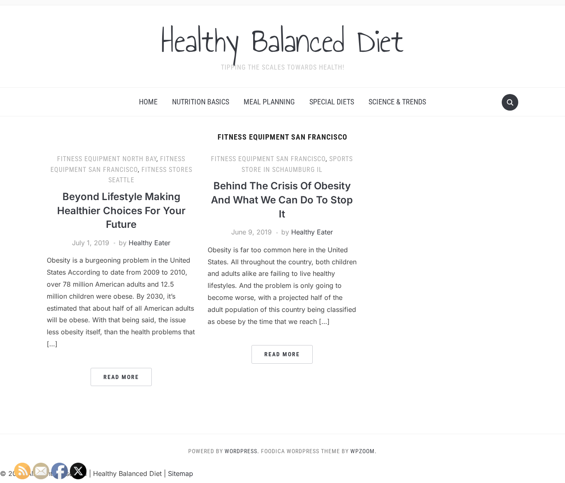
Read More (121, 377)
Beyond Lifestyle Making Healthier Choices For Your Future (121, 210)
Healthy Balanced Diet (282, 41)
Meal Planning (269, 101)
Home (148, 101)
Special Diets (331, 101)
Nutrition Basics (200, 101)
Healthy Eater (149, 243)
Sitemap (180, 473)
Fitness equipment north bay (106, 159)
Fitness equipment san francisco (268, 159)
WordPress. (242, 451)
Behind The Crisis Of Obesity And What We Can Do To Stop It (282, 200)
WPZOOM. (363, 451)
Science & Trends (397, 101)
